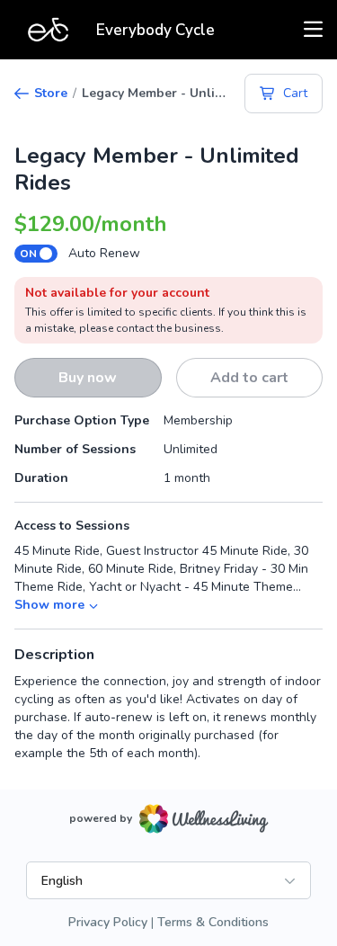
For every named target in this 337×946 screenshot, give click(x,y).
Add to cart (249, 378)
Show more (49, 604)
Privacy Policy (107, 922)
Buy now (87, 378)
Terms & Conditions (213, 922)
